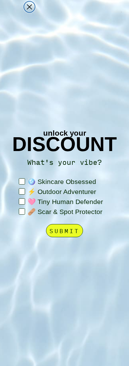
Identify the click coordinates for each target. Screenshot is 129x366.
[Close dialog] (29, 7)
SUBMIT (64, 230)
